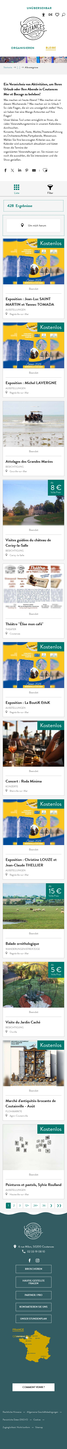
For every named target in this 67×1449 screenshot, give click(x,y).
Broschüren (33, 1269)
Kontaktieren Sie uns (33, 1307)
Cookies (37, 1419)
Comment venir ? (34, 1387)
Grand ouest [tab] (23, 1336)
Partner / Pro (33, 1295)
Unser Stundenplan (33, 1319)
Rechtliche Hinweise (12, 1412)
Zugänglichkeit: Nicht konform (16, 1427)
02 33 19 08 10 (36, 1251)
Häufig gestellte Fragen (34, 1282)
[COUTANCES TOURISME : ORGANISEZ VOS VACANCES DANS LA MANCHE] (33, 28)
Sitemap (39, 1427)
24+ (35, 1205)
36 (44, 1205)
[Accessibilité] (43, 14)
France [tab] (18, 1329)
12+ (27, 1205)
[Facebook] (30, 1261)
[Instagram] (37, 1261)
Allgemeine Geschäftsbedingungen (42, 1412)
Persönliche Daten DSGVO (15, 1419)
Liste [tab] (16, 193)
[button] (63, 14)
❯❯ (59, 1205)
